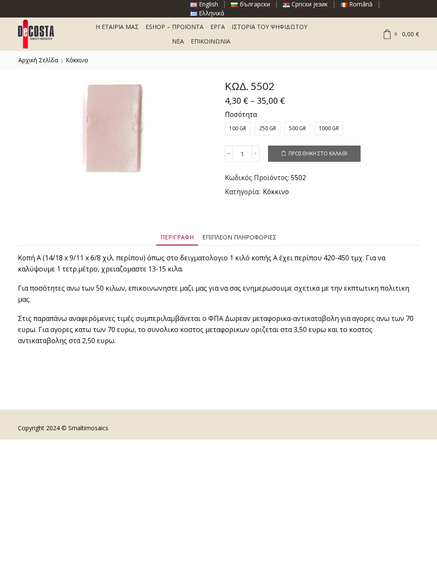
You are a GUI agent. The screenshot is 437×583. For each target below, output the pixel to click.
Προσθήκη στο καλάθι (317, 153)
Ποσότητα (241, 114)
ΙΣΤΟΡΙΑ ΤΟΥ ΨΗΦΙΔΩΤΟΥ (269, 27)
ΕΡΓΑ (217, 27)
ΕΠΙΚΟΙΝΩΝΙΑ (210, 41)
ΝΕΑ (178, 41)
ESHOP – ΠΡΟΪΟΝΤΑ (175, 27)
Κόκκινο (77, 60)
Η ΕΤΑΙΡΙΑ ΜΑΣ (117, 27)
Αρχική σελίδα (38, 60)
